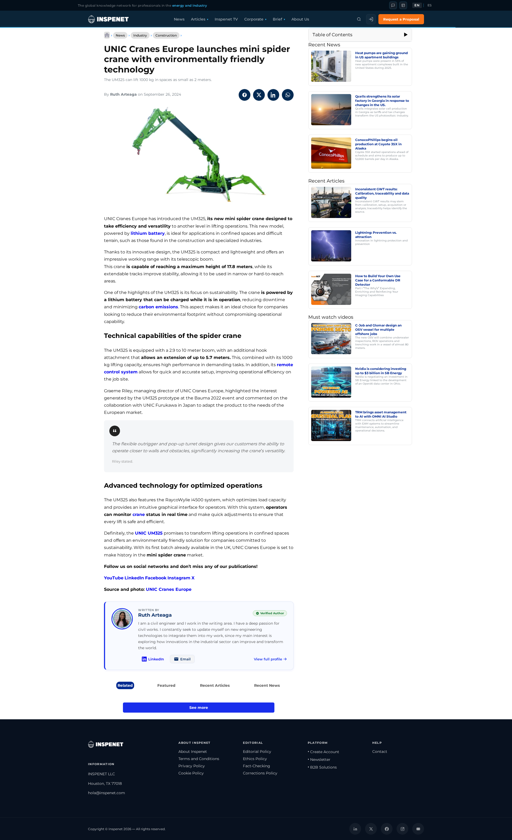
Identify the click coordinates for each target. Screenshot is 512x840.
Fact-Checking (256, 766)
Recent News (267, 685)
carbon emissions (158, 306)
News (179, 19)
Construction (166, 35)
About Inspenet (192, 751)
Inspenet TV (226, 19)
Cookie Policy (191, 773)
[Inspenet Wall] (403, 5)
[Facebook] (387, 829)
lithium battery (148, 233)
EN (416, 5)
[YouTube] (418, 829)
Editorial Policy (257, 751)
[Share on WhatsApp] (288, 95)
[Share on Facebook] (244, 95)
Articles (198, 19)
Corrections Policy (260, 773)
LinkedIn (134, 577)
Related (125, 685)
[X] (371, 829)
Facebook (155, 577)
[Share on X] (259, 95)
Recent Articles (215, 685)
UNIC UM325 (149, 533)
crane (139, 514)
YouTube (113, 577)
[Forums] (393, 5)
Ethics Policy (255, 759)
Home (107, 35)
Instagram (178, 577)
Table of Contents (332, 34)
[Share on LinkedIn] (273, 95)
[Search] (358, 19)
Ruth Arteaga (123, 94)
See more (198, 707)
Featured (166, 685)
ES (429, 5)
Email (185, 659)
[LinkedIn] (355, 829)
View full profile (268, 659)
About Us (300, 19)
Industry (140, 35)
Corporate (253, 19)
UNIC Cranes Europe (168, 589)
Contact (379, 751)
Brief (277, 19)
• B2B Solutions (322, 767)
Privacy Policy (191, 766)
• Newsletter (319, 759)
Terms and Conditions (198, 759)
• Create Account (323, 752)
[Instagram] (402, 829)
